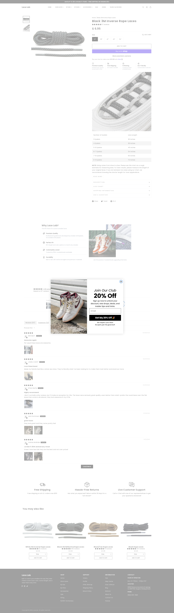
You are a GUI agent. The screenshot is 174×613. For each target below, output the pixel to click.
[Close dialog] (121, 281)
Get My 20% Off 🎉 (105, 317)
